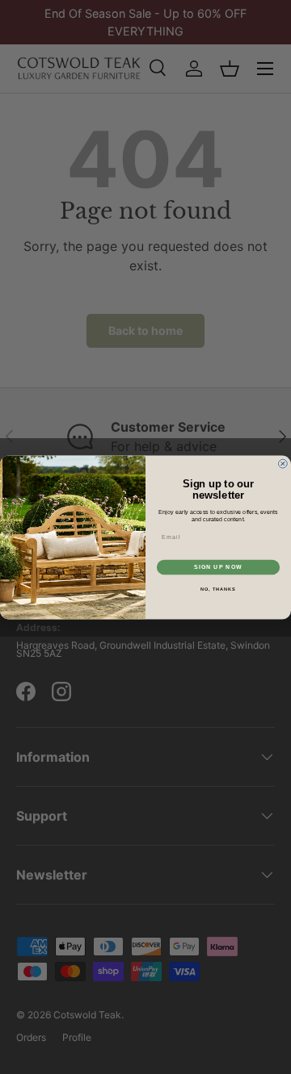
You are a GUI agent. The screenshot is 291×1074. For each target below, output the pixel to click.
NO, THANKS (218, 589)
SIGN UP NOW (218, 566)
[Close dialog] (282, 463)
